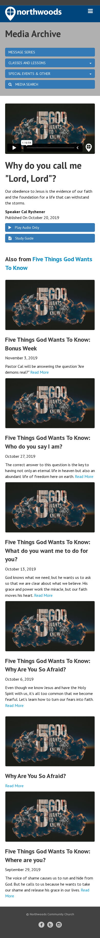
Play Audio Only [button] (26, 227)
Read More (39, 372)
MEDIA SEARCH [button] (26, 84)
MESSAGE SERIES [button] (21, 52)
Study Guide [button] (24, 238)
